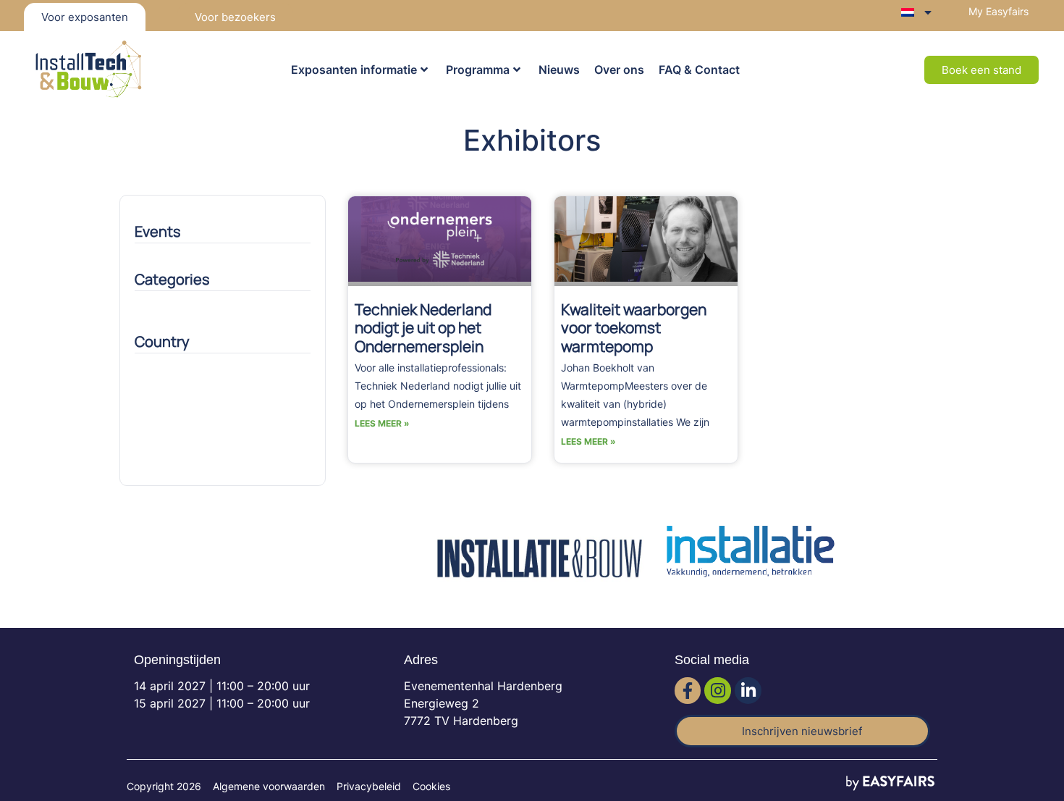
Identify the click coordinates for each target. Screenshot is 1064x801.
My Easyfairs (998, 11)
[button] (981, 70)
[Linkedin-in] (748, 690)
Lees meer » (382, 423)
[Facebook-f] (688, 690)
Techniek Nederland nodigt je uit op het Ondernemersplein (423, 327)
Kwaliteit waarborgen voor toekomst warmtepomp (633, 327)
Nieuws (559, 69)
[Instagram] (717, 690)
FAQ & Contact (699, 69)
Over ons (619, 69)
